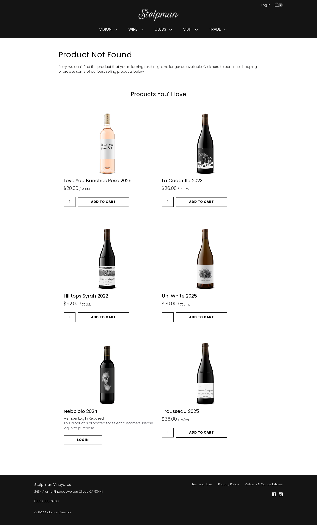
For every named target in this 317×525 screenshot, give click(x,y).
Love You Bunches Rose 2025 (98, 181)
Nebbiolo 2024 (80, 412)
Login (83, 440)
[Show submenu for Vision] (115, 30)
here (215, 67)
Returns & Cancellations (264, 484)
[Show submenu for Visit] (196, 30)
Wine (133, 30)
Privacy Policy (228, 484)
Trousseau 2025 (180, 412)
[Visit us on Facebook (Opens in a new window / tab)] (274, 495)
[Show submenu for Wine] (141, 30)
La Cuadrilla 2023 (182, 181)
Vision (105, 30)
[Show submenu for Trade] (225, 30)
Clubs (160, 30)
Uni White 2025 (179, 296)
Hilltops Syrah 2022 (86, 296)
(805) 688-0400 (46, 501)
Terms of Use (202, 484)
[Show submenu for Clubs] (170, 30)
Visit (187, 30)
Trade (215, 30)
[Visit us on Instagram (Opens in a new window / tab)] (281, 495)
